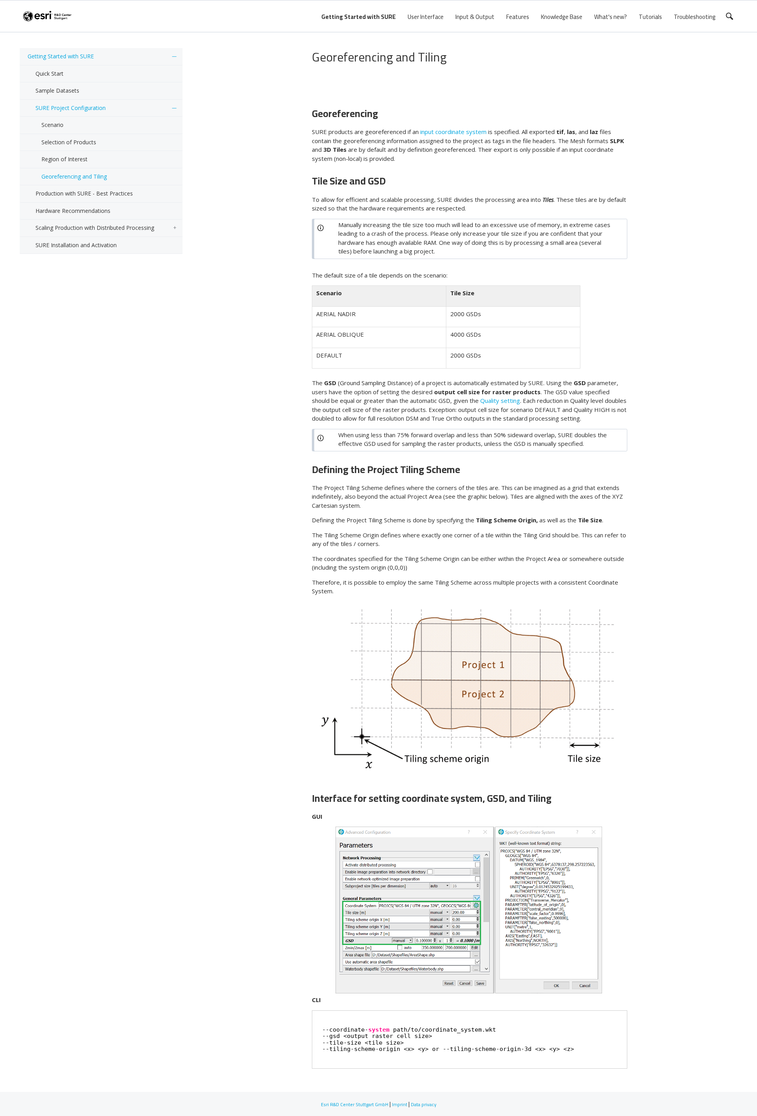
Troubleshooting (695, 16)
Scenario (52, 125)
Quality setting (500, 400)
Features (517, 16)
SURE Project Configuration (70, 108)
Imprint (399, 1104)
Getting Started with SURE (358, 16)
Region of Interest (64, 159)
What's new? (610, 16)
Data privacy (423, 1104)
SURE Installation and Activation (76, 245)
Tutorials (650, 16)
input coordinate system (453, 132)
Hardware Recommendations (72, 210)
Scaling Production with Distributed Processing (94, 227)
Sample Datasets (57, 90)
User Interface (426, 16)
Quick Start (49, 73)
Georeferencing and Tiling (74, 176)
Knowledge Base (561, 16)
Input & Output (474, 16)
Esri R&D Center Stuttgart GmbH (354, 1104)
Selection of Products (68, 142)
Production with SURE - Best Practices (84, 193)
